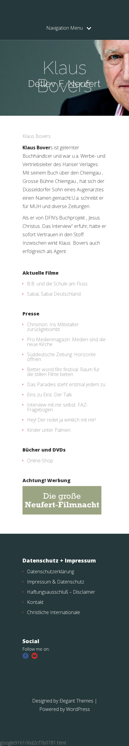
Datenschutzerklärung (50, 571)
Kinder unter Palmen (48, 430)
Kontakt (35, 602)
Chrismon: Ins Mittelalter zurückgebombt (53, 327)
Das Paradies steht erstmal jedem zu (66, 384)
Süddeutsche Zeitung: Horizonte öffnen (61, 357)
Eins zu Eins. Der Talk (49, 394)
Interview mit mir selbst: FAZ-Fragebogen (57, 407)
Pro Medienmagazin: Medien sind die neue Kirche (66, 342)
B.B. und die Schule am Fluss (57, 283)
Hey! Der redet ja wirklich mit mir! (61, 419)
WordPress (78, 709)
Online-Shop (40, 460)
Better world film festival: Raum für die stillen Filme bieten (63, 371)
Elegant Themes (76, 700)
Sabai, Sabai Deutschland (54, 294)
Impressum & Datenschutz (55, 581)
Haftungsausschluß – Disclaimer (61, 592)
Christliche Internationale (53, 612)
